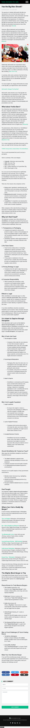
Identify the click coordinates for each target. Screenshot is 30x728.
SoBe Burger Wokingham (8, 548)
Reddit (14, 26)
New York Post (13, 71)
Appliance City (5, 139)
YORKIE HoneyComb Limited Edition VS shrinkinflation (15, 148)
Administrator (6, 9)
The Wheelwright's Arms (8, 534)
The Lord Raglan (6, 518)
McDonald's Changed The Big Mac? (10, 89)
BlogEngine (14, 720)
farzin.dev (24, 720)
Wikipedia (25, 124)
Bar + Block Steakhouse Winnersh (10, 525)
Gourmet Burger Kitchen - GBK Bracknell (12, 541)
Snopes (4, 41)
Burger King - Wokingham (8, 557)
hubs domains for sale (10, 2)
